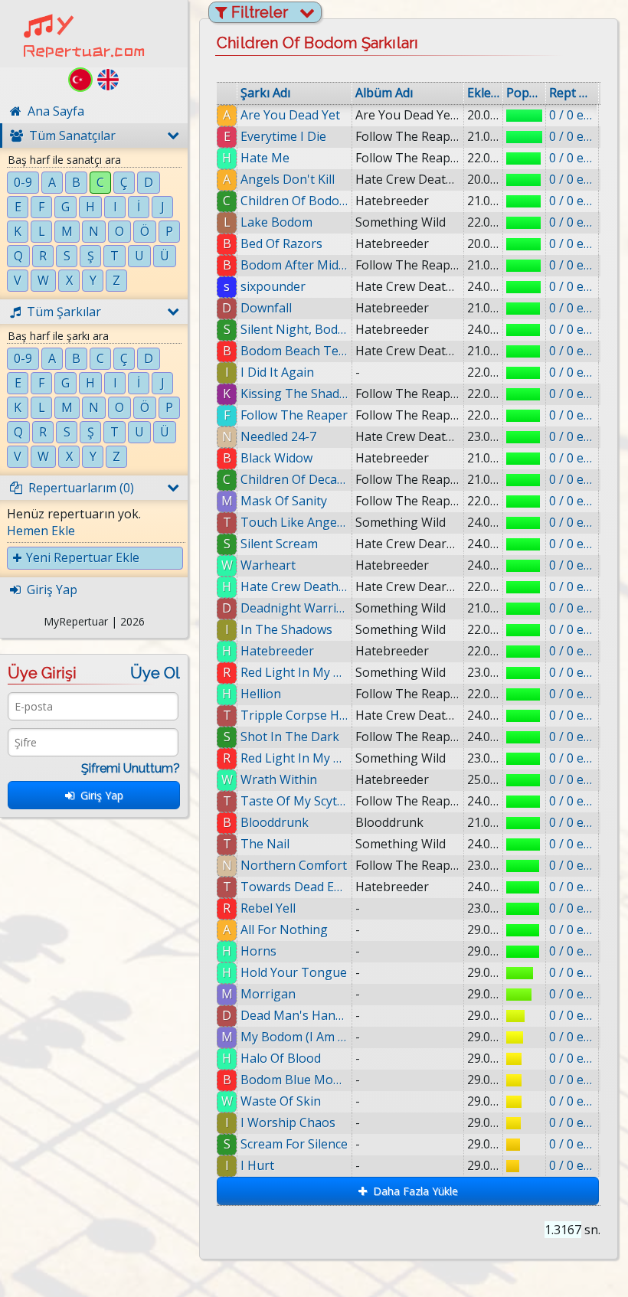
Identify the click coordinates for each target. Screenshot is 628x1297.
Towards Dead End (294, 886)
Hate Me (264, 157)
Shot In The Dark (289, 736)
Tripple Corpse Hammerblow (294, 715)
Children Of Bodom (294, 200)
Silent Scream (279, 543)
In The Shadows (286, 629)
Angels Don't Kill (287, 179)
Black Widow (276, 457)
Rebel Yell (268, 908)
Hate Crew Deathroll (294, 586)
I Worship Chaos (287, 1122)
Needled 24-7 (278, 436)
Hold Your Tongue (293, 972)
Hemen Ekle (41, 530)
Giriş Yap (98, 795)
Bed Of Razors (281, 243)
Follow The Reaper (294, 415)
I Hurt (257, 1165)
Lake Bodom (276, 222)
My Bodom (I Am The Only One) (294, 1036)
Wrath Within (278, 779)
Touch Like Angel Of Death (294, 522)
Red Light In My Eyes (294, 672)
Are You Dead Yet (290, 114)
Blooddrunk (274, 822)
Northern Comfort (293, 865)
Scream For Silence (294, 1143)
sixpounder (273, 286)
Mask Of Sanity (283, 500)
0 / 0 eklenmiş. (572, 114)
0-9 (23, 182)
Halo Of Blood (280, 1058)
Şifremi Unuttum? (130, 768)
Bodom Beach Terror (294, 350)
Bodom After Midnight (294, 264)
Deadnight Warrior (294, 607)
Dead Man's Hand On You (294, 1015)
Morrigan (268, 993)
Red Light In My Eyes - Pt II (294, 758)
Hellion (260, 693)
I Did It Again (277, 372)
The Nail (264, 843)
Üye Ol (155, 673)
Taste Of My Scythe (294, 800)
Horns (258, 951)
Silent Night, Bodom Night (294, 329)
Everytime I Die (283, 136)
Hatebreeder (277, 650)
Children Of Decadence (294, 479)
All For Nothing (284, 929)
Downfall (266, 307)
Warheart (268, 565)
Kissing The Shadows (294, 393)
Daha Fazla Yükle (412, 1191)
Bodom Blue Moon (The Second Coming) (294, 1079)
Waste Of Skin (280, 1101)
